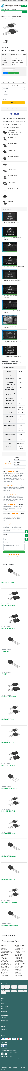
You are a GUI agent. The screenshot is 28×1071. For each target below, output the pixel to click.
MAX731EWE (18, 972)
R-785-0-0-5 (4, 955)
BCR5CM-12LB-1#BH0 (9, 902)
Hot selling (3, 1017)
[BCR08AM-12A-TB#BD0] (14, 778)
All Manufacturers (5, 1023)
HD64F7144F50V (12, 176)
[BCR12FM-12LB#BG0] (14, 687)
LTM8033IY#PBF (19, 948)
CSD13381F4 (4, 969)
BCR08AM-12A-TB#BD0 (9, 788)
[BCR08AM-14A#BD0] (14, 847)
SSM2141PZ (4, 948)
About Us (3, 1000)
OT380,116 (5, 651)
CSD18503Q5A (18, 957)
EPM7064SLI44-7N (5, 954)
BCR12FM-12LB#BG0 (8, 697)
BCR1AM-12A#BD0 (7, 583)
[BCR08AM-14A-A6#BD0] (14, 915)
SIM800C (3, 957)
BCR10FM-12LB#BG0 (8, 765)
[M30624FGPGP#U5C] (5, 158)
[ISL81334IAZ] (5, 132)
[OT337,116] (14, 664)
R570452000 (18, 955)
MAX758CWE (18, 969)
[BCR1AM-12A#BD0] (14, 573)
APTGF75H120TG (19, 954)
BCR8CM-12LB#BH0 (8, 720)
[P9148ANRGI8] (5, 184)
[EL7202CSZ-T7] (5, 171)
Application (7, 9)
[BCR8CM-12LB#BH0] (14, 710)
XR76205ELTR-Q (5, 970)
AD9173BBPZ (4, 949)
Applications (4, 1029)
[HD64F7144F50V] (5, 177)
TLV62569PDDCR (19, 975)
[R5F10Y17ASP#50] (5, 164)
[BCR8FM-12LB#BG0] (14, 595)
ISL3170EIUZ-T (12, 137)
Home (2, 16)
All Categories (4, 1020)
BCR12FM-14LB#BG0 (8, 628)
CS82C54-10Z (12, 201)
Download (14, 9)
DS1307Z (17, 964)
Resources (3, 1032)
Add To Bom (14, 73)
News (2, 1003)
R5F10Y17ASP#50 (12, 163)
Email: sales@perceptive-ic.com (8, 1050)
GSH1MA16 (17, 949)
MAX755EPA (4, 958)
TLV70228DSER (4, 961)
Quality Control (4, 1006)
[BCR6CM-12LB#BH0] (14, 733)
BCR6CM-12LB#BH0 (8, 742)
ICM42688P (4, 945)
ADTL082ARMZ (4, 972)
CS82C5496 (11, 195)
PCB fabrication (4, 1011)
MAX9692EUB (18, 970)
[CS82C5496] (5, 196)
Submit (14, 102)
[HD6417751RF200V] (5, 190)
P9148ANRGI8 (11, 182)
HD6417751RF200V (13, 188)
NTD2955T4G (18, 958)
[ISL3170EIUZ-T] (5, 139)
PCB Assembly (4, 1008)
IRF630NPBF (4, 966)
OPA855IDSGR (4, 975)
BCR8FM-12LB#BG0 (8, 605)
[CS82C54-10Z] (5, 203)
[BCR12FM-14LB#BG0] (14, 618)
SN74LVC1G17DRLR (19, 967)
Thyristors (7, 16)
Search (24, 11)
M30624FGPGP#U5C (13, 156)
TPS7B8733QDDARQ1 (6, 964)
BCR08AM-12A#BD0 (8, 879)
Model (2, 9)
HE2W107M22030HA (20, 951)
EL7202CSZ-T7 (12, 169)
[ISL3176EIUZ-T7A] (5, 145)
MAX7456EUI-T (18, 952)
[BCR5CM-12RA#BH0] (14, 824)
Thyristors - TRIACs (16, 16)
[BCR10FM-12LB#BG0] (14, 755)
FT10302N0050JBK (6, 951)
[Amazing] (10, 554)
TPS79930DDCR (19, 966)
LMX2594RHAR (18, 960)
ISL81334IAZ (11, 130)
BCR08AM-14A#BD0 (8, 857)
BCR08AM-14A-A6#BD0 (9, 925)
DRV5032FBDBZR (5, 967)
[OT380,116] (14, 641)
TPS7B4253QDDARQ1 (20, 963)
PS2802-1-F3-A (12, 150)
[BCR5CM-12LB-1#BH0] (14, 892)
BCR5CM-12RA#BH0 (8, 834)
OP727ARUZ (18, 973)
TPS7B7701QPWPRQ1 (6, 963)
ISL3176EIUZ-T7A (12, 144)
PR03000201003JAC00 (6, 952)
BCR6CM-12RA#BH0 (8, 811)
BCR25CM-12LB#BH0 (18, 62)
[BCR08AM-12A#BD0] (14, 870)
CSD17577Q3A (4, 960)
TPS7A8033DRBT (19, 961)
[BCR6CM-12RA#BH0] (14, 801)
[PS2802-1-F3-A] (5, 152)
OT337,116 (4, 674)
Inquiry (5, 73)
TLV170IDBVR (4, 973)
